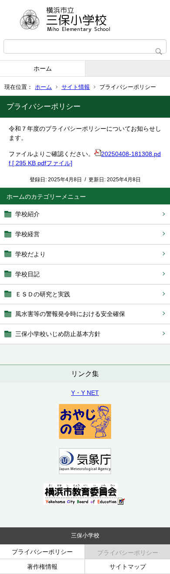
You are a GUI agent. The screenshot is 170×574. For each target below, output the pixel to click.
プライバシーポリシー (42, 551)
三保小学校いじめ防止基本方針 (58, 333)
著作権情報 (42, 566)
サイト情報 (75, 87)
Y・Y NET (85, 392)
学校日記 (27, 274)
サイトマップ (127, 566)
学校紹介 (27, 214)
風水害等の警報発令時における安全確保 (70, 313)
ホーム (43, 68)
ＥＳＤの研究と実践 (42, 294)
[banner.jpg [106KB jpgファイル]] (84, 502)
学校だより (30, 254)
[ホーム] (85, 20)
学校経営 (27, 234)
